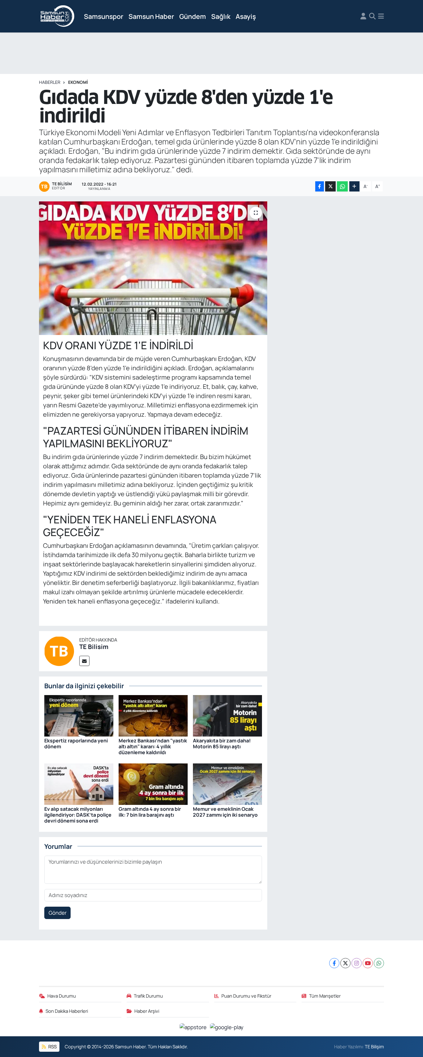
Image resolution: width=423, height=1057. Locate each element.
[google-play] (227, 1026)
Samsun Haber (151, 16)
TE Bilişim (374, 1046)
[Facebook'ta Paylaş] (319, 186)
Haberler (49, 82)
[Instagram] (356, 963)
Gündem (192, 16)
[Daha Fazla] (354, 186)
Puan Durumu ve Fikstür (246, 996)
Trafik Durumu (148, 996)
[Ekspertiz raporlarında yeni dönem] (78, 715)
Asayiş (246, 16)
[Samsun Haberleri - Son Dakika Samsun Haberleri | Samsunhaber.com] (57, 16)
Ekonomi (78, 82)
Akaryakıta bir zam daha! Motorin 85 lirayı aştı (222, 743)
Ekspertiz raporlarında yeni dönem (76, 743)
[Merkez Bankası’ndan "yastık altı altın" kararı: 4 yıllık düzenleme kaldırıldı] (153, 715)
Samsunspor (103, 16)
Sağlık (220, 16)
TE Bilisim (93, 646)
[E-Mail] (84, 661)
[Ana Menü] (381, 16)
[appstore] (193, 1026)
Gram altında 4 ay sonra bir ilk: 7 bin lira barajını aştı (150, 812)
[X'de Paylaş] (330, 186)
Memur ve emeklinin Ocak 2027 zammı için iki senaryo (225, 812)
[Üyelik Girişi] (363, 16)
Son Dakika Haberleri (67, 1011)
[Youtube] (368, 963)
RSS (52, 1046)
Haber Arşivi (146, 1011)
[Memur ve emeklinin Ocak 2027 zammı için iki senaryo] (227, 783)
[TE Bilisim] (59, 650)
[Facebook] (334, 963)
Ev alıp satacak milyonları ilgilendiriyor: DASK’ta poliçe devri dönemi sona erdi (77, 815)
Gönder (58, 912)
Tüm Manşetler (325, 996)
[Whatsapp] (379, 963)
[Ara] (372, 16)
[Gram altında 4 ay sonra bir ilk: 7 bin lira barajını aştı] (153, 783)
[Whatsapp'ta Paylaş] (342, 186)
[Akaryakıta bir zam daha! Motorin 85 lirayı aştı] (227, 715)
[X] (345, 963)
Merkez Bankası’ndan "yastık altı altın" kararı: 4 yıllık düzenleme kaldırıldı (153, 746)
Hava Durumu (61, 996)
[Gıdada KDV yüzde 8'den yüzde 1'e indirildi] (153, 268)
